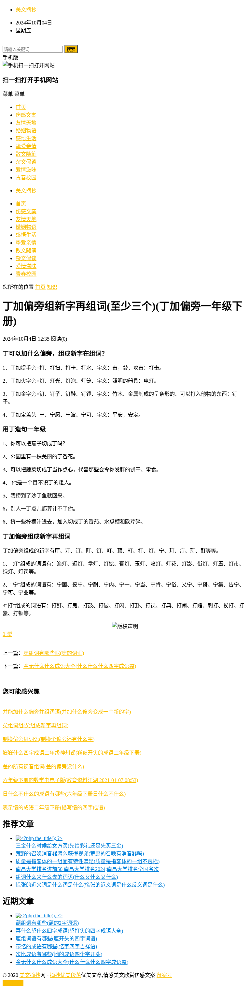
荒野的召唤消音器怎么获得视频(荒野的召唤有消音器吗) (80, 853)
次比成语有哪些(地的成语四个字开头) (59, 954)
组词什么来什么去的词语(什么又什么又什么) (67, 877)
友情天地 (26, 122)
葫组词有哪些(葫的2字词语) (47, 923)
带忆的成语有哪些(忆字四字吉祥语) (56, 946)
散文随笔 (26, 154)
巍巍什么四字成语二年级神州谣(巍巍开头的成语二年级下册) (72, 753)
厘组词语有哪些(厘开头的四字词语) (56, 938)
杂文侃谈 (26, 162)
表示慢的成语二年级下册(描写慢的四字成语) (54, 807)
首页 (21, 107)
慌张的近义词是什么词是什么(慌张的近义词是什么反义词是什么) (90, 885)
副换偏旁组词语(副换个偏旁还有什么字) (48, 739)
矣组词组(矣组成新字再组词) (35, 725)
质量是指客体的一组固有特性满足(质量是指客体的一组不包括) (88, 861)
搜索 (71, 49)
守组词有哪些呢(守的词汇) (53, 653)
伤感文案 (26, 115)
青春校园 (26, 177)
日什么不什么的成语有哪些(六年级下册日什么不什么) (64, 794)
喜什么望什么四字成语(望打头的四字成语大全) (69, 931)
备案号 (164, 975)
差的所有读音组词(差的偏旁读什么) (43, 766)
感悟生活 (26, 138)
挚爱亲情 (26, 146)
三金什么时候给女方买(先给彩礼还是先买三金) (69, 846)
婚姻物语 (26, 130)
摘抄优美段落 (65, 975)
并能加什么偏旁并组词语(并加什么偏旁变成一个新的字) (67, 712)
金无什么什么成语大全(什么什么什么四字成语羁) (79, 666)
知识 (52, 287)
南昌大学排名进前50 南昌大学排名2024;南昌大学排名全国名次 (87, 869)
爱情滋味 (26, 169)
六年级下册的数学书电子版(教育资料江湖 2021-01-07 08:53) (70, 780)
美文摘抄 (26, 9)
